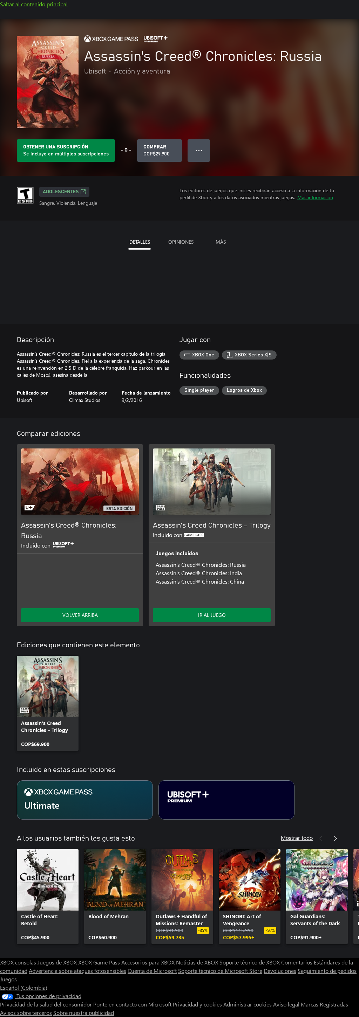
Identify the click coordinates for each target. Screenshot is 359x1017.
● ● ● (199, 150)
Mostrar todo (297, 837)
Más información (315, 197)
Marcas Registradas (324, 1004)
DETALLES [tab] (139, 241)
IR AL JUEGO (212, 615)
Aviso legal (286, 1004)
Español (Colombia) (23, 987)
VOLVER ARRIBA (80, 615)
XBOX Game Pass (99, 962)
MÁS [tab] (221, 241)
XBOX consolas (18, 962)
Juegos (8, 979)
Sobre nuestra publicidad (83, 1012)
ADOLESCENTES (61, 191)
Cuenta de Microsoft (152, 970)
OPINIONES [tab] (181, 241)
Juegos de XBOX (58, 962)
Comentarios (296, 962)
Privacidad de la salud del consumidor (46, 1004)
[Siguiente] (335, 838)
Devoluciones (280, 970)
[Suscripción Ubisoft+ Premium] (226, 800)
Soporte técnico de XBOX (250, 962)
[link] (48, 703)
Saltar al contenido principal (34, 4)
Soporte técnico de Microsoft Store (220, 970)
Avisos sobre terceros (26, 1012)
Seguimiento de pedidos (327, 970)
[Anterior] (321, 838)
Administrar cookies (247, 1004)
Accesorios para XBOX (148, 962)
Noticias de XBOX (197, 962)
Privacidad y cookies (197, 1004)
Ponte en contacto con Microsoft (132, 1004)
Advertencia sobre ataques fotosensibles (77, 970)
